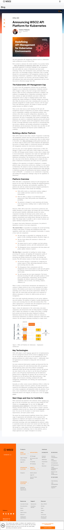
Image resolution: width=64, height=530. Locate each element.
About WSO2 (44, 504)
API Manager (33, 456)
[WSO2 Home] (7, 1)
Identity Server (33, 472)
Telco (43, 463)
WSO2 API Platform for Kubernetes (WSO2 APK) (26, 65)
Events (21, 508)
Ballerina (41, 354)
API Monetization (55, 465)
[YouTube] (11, 514)
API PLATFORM (33, 452)
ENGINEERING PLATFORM (23, 483)
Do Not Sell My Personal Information (48, 524)
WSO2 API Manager (28, 141)
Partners (42, 506)
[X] (6, 514)
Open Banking (54, 480)
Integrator (22, 472)
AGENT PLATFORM (23, 453)
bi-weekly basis (24, 404)
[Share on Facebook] (4, 23)
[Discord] (13, 514)
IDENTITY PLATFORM (32, 468)
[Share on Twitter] (4, 19)
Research (22, 514)
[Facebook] (3, 514)
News (42, 512)
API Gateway (33, 463)
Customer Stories (24, 504)
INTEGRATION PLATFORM (23, 468)
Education (44, 465)
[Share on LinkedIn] (4, 26)
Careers (42, 510)
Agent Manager (23, 457)
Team (42, 508)
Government (44, 461)
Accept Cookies (48, 527)
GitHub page (41, 409)
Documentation (23, 506)
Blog (3, 7)
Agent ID (22, 462)
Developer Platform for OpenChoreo (23, 488)
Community (43, 514)
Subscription (33, 504)
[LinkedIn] (8, 514)
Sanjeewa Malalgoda (24, 29)
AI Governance (54, 462)
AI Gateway (22, 459)
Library (21, 510)
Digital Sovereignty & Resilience (54, 468)
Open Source (23, 512)
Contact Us (6, 454)
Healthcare (44, 459)
